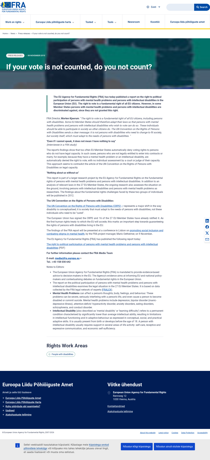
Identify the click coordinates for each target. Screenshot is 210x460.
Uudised (10, 410)
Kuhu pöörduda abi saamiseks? (23, 406)
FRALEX (107, 289)
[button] (207, 221)
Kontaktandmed (116, 406)
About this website (147, 433)
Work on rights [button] (13, 22)
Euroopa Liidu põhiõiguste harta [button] (53, 22)
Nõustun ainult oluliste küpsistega (174, 446)
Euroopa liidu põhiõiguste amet (187, 21)
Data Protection (187, 433)
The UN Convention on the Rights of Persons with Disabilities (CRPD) (84, 206)
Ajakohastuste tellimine (19, 414)
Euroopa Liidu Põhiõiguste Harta (23, 402)
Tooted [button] (89, 22)
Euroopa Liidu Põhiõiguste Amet (23, 398)
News (13, 33)
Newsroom (134, 21)
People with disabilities (62, 354)
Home (5, 33)
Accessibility (202, 433)
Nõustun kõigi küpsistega (137, 446)
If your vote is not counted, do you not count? (51, 33)
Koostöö (155, 21)
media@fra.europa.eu (67, 258)
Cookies (175, 433)
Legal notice (163, 433)
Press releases (24, 33)
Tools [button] (110, 22)
